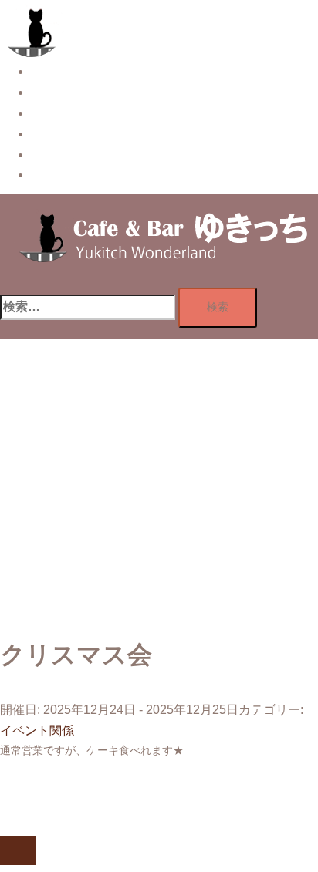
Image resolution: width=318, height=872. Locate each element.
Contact (52, 154)
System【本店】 (76, 92)
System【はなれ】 (82, 113)
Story (45, 71)
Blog (43, 133)
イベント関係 (37, 730)
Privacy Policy (70, 174)
